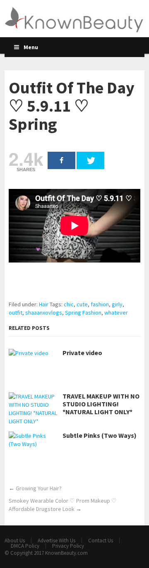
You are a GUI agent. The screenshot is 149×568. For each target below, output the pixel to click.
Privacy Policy (68, 545)
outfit (15, 312)
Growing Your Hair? (39, 488)
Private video (82, 353)
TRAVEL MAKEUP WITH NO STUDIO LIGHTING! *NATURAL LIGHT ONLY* (100, 404)
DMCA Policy (25, 545)
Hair (43, 304)
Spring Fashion (83, 312)
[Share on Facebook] (61, 160)
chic (69, 304)
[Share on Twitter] (90, 160)
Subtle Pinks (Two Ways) (99, 435)
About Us (15, 540)
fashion (100, 304)
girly (117, 304)
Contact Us (100, 540)
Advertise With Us (56, 540)
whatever (116, 312)
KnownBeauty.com (66, 552)
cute (82, 304)
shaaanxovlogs (43, 312)
